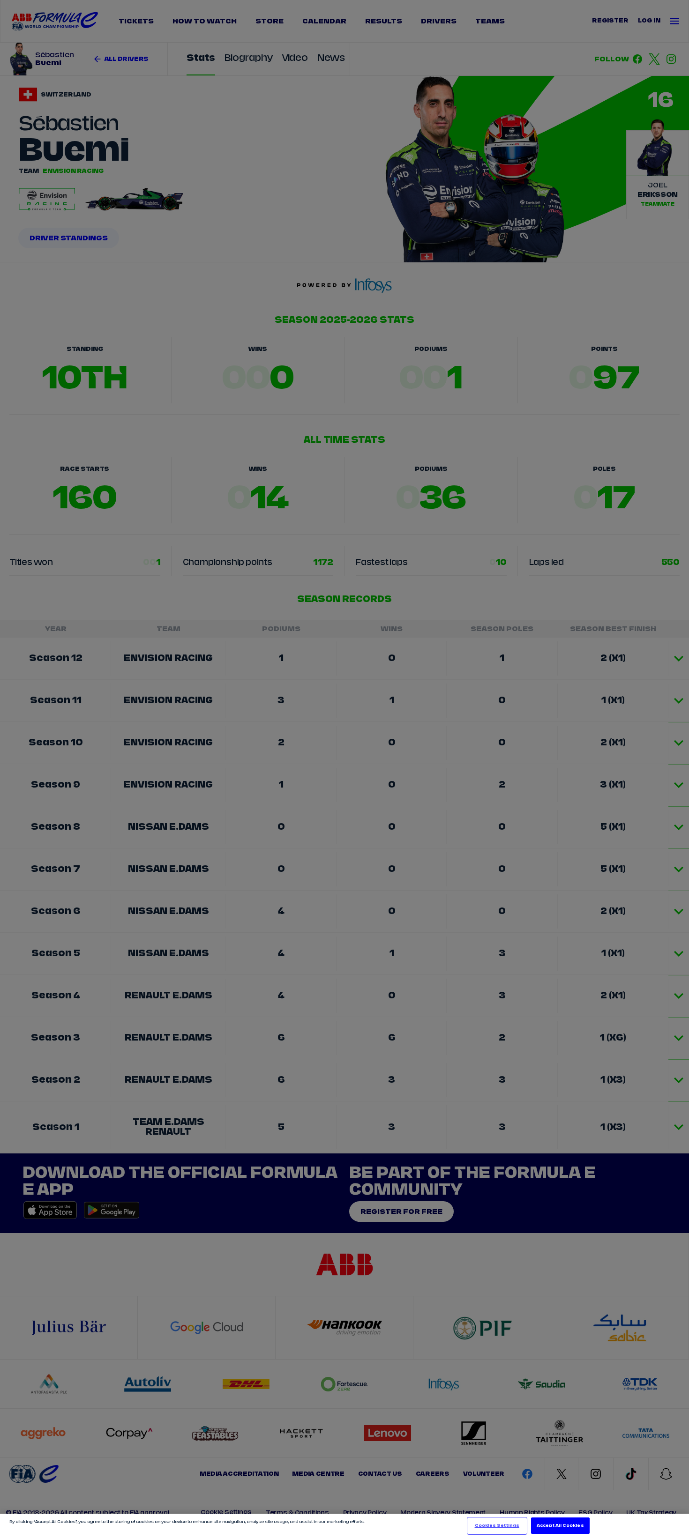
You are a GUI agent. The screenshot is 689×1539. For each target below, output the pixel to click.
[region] (344, 1526)
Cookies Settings (497, 1525)
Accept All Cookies (560, 1525)
